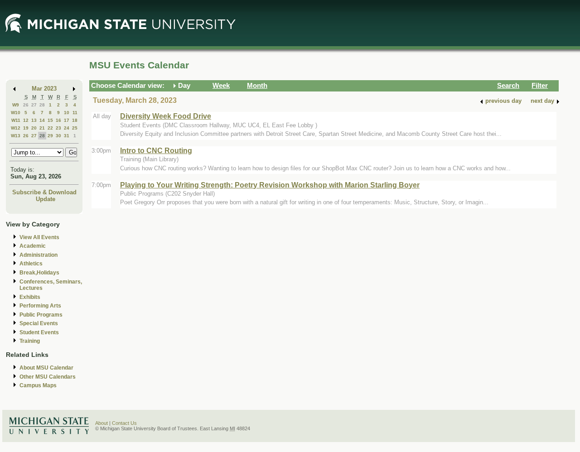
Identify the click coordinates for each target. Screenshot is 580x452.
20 (34, 127)
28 (42, 104)
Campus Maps (38, 385)
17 (66, 120)
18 (74, 120)
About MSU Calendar (46, 368)
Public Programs (41, 315)
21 (42, 127)
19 (26, 127)
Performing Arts (40, 306)
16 (58, 120)
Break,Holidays (39, 272)
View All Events (39, 237)
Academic (32, 246)
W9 (15, 104)
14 (42, 120)
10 (66, 112)
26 (26, 104)
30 (58, 135)
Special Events (38, 323)
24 (66, 127)
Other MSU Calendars (47, 377)
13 (34, 120)
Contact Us (124, 423)
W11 (15, 120)
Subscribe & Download (44, 192)
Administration (38, 255)
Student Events (39, 332)
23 (58, 127)
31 (66, 135)
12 (26, 120)
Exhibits (29, 297)
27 (34, 104)
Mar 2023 (44, 88)
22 (50, 127)
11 (74, 112)
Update (45, 199)
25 (74, 127)
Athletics (31, 263)
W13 (15, 135)
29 (50, 135)
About (101, 423)
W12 (15, 127)
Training (29, 341)
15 (50, 120)
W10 (15, 112)
